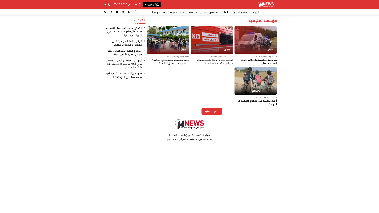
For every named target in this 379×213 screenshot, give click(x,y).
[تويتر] (123, 12)
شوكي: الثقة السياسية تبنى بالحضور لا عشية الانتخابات (127, 43)
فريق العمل (185, 135)
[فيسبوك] (129, 12)
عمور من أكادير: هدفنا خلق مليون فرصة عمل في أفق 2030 (124, 75)
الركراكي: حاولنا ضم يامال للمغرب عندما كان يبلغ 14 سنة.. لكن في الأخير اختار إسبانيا (124, 32)
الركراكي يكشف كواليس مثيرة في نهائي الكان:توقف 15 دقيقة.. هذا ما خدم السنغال (124, 64)
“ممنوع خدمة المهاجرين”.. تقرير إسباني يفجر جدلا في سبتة (125, 52)
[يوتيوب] (117, 12)
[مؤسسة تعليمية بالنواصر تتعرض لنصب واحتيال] (256, 45)
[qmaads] (189, 124)
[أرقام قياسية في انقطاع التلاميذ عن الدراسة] (256, 86)
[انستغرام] (105, 12)
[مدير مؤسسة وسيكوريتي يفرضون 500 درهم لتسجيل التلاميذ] (168, 45)
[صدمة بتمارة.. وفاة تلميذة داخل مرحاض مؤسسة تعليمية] (212, 45)
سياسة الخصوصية (201, 135)
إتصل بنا (173, 135)
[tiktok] (111, 12)
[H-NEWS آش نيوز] (266, 4)
